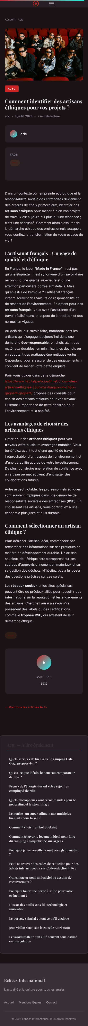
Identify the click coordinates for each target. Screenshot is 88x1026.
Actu (21, 19)
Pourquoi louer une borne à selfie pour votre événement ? (41, 893)
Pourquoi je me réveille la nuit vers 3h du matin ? (43, 852)
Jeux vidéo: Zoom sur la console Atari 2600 (39, 928)
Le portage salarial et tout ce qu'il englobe (39, 918)
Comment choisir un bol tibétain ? (33, 827)
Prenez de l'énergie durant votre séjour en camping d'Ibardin (39, 788)
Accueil (9, 19)
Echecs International (24, 980)
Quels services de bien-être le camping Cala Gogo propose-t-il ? (41, 761)
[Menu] (52, 3)
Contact (51, 1002)
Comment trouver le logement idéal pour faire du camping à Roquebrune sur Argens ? (42, 838)
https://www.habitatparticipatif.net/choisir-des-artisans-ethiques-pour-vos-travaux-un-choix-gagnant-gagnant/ (41, 387)
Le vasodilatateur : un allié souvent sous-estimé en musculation (43, 939)
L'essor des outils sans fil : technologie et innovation (38, 907)
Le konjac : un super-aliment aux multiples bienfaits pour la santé (40, 815)
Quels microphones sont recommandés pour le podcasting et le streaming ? (42, 802)
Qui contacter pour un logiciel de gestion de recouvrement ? (40, 879)
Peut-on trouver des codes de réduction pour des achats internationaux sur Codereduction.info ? (44, 866)
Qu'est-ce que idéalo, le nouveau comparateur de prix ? (42, 775)
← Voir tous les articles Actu (26, 707)
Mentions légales (30, 1002)
